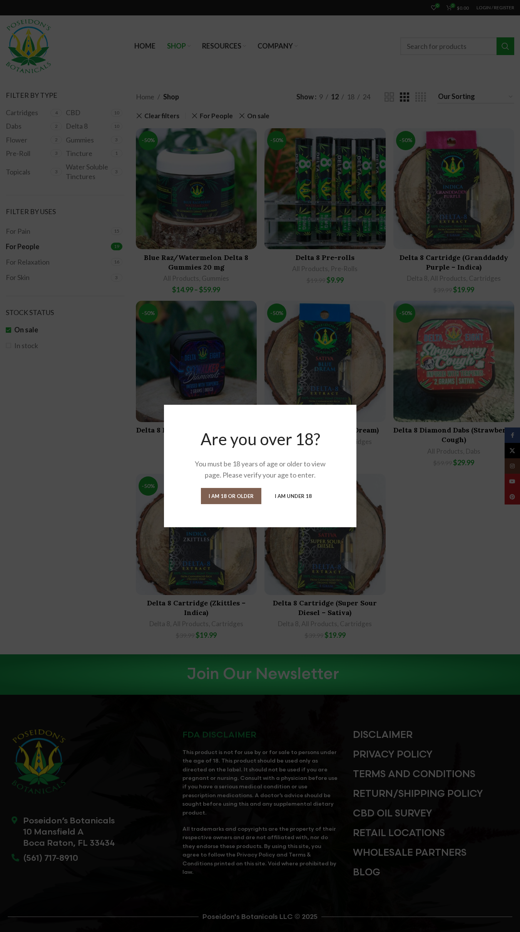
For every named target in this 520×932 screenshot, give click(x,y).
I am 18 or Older (231, 496)
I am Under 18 (293, 496)
